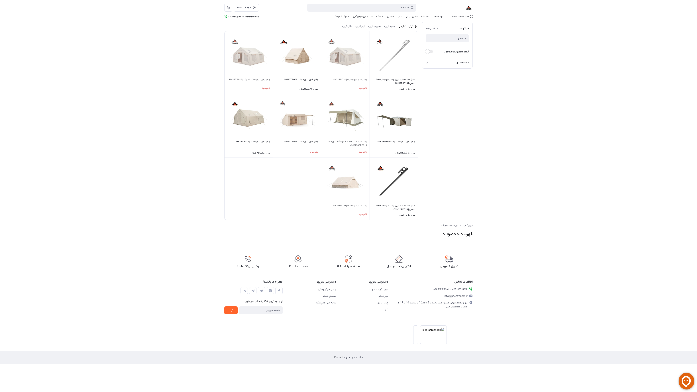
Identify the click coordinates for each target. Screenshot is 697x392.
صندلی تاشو (329, 296)
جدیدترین (389, 26)
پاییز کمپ (468, 225)
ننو (386, 309)
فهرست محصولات (449, 225)
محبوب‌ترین (374, 26)
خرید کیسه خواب (378, 289)
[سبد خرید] (228, 8)
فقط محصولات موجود (456, 52)
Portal (337, 357)
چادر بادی (382, 303)
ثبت (231, 310)
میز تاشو (383, 296)
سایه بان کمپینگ (326, 303)
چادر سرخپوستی (327, 289)
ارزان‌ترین (347, 26)
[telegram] (252, 290)
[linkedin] (244, 290)
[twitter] (261, 290)
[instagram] (270, 290)
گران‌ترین (360, 26)
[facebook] (279, 290)
